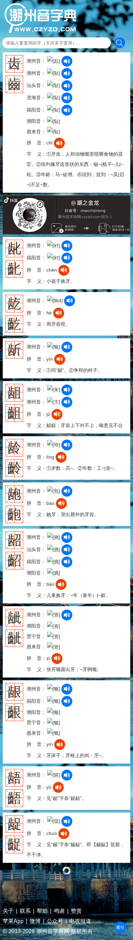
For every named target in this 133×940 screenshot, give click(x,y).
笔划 (120, 927)
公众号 (55, 921)
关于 (8, 911)
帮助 (42, 911)
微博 (35, 921)
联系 (25, 911)
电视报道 (80, 921)
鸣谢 (59, 911)
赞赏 (76, 911)
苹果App (13, 921)
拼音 (120, 927)
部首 (120, 927)
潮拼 (120, 927)
